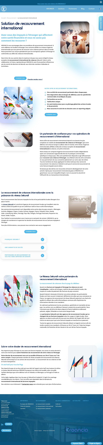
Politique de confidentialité (49, 430)
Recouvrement (11, 18)
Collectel (58, 404)
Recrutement (6, 430)
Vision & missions (25, 406)
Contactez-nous (20, 78)
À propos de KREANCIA (27, 404)
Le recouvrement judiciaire (43, 409)
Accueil (3, 18)
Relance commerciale (63, 400)
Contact (91, 9)
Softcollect (59, 406)
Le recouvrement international (44, 406)
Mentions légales (38, 430)
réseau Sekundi (8, 204)
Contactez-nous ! (51, 114)
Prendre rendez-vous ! (35, 79)
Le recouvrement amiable (43, 404)
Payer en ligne (94, 443)
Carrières (22, 409)
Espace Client (78, 443)
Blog (82, 9)
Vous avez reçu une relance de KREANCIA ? (51, 4)
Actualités (76, 400)
